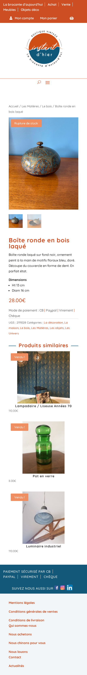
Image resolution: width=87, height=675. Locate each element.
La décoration (53, 322)
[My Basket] (72, 18)
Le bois (47, 106)
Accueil (13, 106)
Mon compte (23, 18)
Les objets (57, 328)
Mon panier (48, 18)
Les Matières (30, 106)
